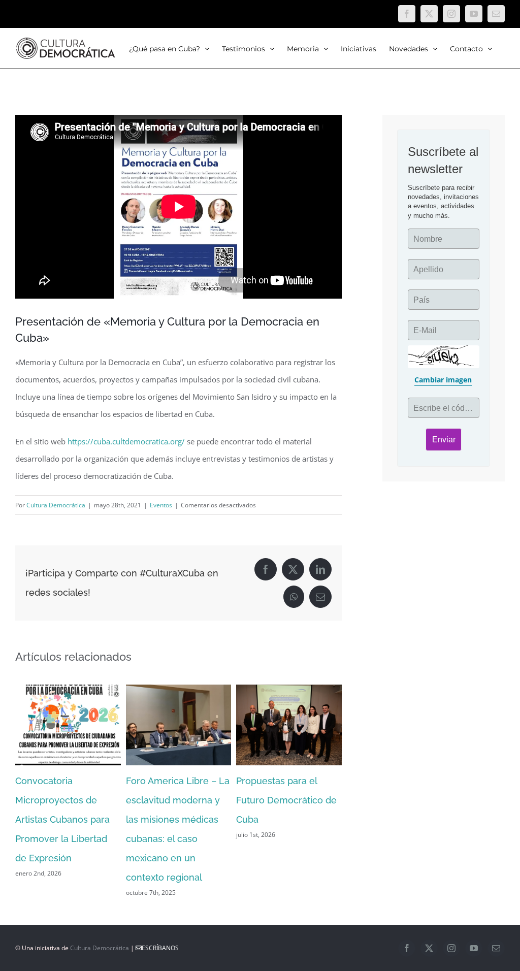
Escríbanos (160, 948)
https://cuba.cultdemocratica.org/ (126, 441)
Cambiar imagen (443, 379)
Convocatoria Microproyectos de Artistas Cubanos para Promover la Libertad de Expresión (62, 819)
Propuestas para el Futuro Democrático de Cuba (286, 800)
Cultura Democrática (55, 505)
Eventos (161, 505)
